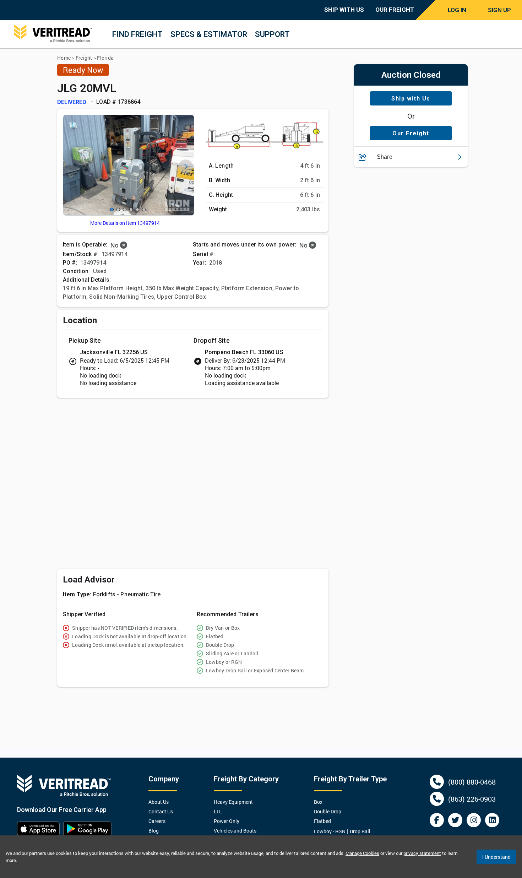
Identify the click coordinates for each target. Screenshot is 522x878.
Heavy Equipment (233, 801)
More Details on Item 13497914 (125, 223)
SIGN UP (499, 9)
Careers (156, 821)
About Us (158, 801)
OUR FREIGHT (394, 9)
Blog (153, 830)
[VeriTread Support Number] (437, 781)
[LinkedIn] (492, 820)
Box (318, 801)
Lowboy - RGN (330, 831)
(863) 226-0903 (472, 798)
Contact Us (160, 811)
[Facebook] (437, 820)
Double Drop (327, 811)
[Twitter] (455, 820)
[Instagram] (474, 820)
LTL (218, 811)
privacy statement (422, 853)
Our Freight (410, 133)
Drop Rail (360, 831)
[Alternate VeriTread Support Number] (437, 798)
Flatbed (322, 821)
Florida (105, 57)
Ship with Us (410, 98)
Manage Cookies (362, 853)
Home (64, 57)
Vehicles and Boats (235, 830)
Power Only (226, 821)
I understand (496, 856)
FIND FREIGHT (137, 34)
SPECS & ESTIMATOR (208, 34)
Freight (84, 57)
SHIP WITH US (344, 9)
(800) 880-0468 (472, 781)
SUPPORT (272, 34)
